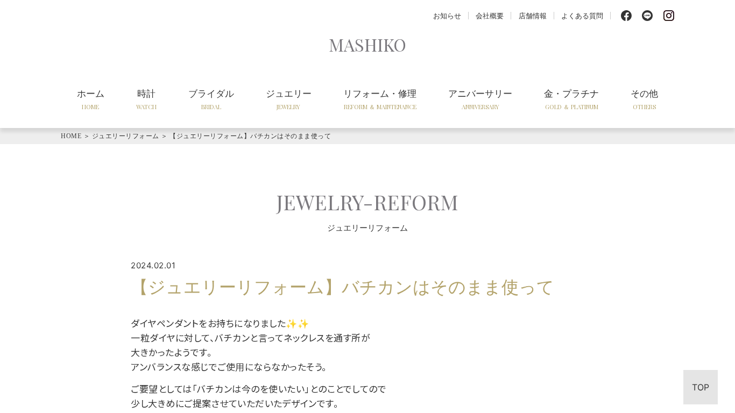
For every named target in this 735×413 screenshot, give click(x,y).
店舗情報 (533, 15)
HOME (71, 136)
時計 (146, 99)
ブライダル (211, 99)
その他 (644, 99)
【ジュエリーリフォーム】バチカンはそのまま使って (250, 136)
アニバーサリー (480, 99)
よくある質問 (582, 15)
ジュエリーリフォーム (125, 136)
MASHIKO (367, 44)
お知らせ (447, 15)
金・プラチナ (571, 99)
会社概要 (490, 15)
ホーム (90, 99)
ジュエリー (289, 99)
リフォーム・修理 (379, 99)
